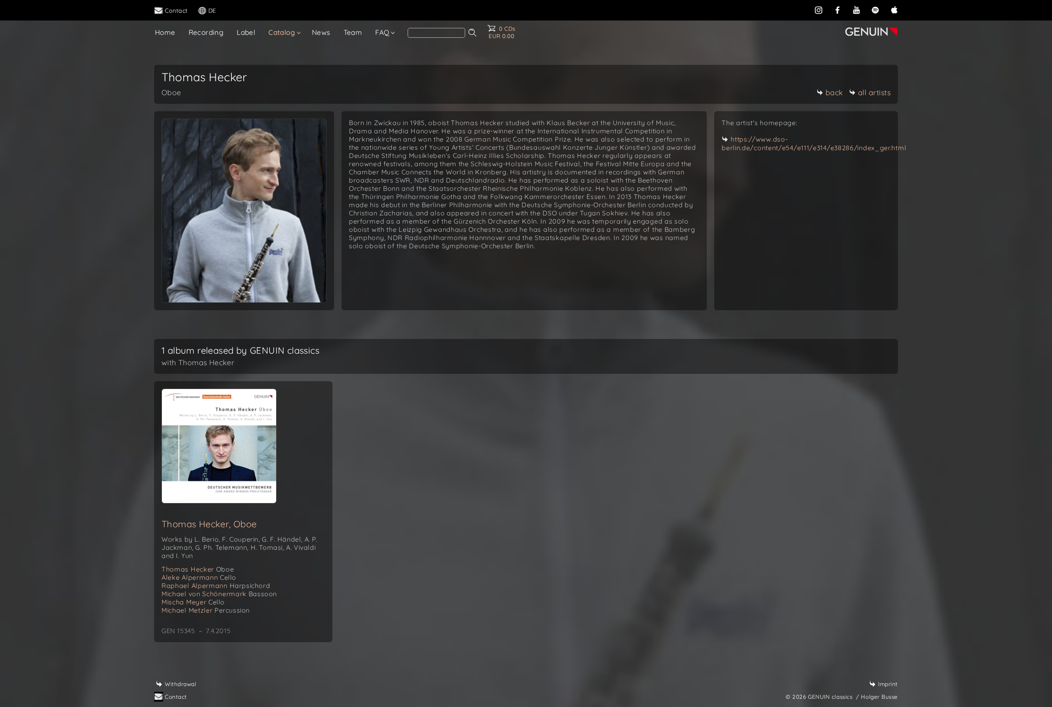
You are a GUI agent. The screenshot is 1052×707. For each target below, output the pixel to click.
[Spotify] (875, 10)
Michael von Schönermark (219, 594)
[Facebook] (837, 10)
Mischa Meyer (193, 602)
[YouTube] (856, 10)
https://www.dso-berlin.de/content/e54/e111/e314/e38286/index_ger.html (814, 143)
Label (246, 32)
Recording (206, 32)
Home (165, 32)
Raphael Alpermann (215, 585)
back (834, 92)
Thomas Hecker (197, 569)
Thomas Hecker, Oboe (209, 524)
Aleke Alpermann (198, 577)
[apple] (894, 10)
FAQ (382, 32)
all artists (874, 92)
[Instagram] (818, 10)
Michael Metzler (205, 610)
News (321, 32)
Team (353, 32)
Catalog (281, 32)
